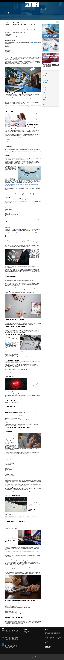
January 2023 (45, 77)
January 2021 (45, 104)
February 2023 (45, 75)
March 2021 (45, 102)
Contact (39, 8)
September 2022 (45, 80)
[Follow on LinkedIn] (45, 643)
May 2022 (44, 85)
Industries (30, 8)
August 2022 (45, 82)
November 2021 (45, 90)
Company (20, 8)
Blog (35, 8)
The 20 (37, 656)
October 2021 (45, 92)
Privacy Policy (32, 657)
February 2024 (45, 73)
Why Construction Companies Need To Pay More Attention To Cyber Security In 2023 (11, 645)
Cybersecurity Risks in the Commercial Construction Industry (11, 632)
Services (25, 8)
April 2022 (44, 87)
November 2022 (45, 78)
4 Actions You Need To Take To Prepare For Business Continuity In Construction (12, 638)
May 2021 (44, 99)
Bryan (6, 26)
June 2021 (44, 97)
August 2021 (45, 94)
